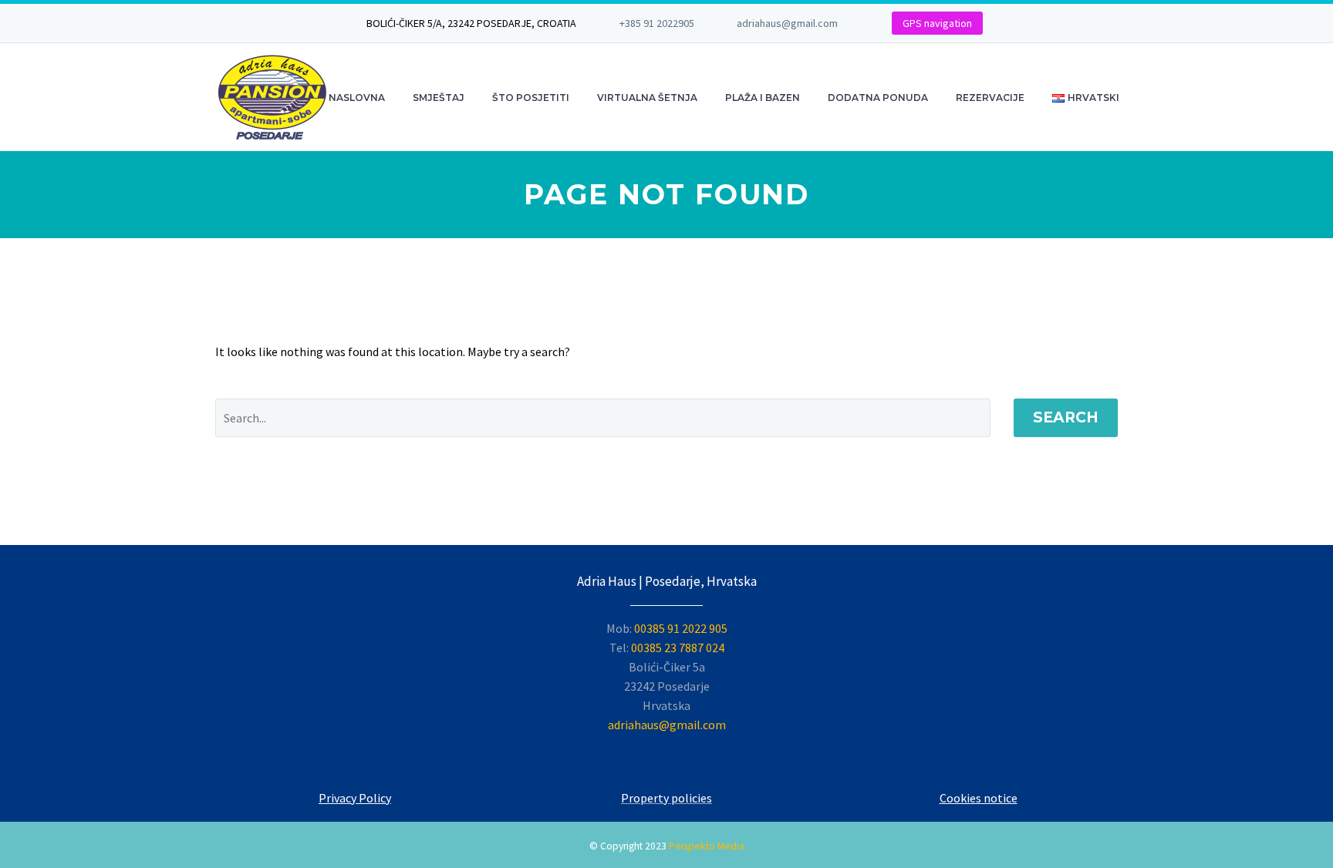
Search (1065, 417)
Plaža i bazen (762, 97)
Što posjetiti (530, 97)
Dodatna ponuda (878, 97)
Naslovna (357, 97)
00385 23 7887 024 (677, 647)
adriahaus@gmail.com (787, 23)
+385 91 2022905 (656, 23)
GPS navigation (937, 23)
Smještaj (438, 97)
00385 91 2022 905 (680, 628)
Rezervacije (990, 97)
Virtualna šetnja (647, 97)
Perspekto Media (706, 846)
